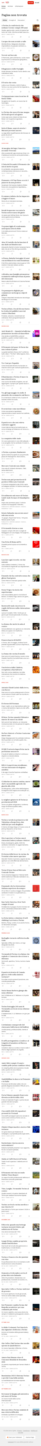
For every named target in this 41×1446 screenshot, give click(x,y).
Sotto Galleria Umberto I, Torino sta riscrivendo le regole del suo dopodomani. (15, 565)
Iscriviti (30, 2)
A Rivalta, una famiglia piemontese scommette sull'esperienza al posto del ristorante (16, 276)
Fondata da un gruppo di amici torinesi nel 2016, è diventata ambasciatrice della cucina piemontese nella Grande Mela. (15, 908)
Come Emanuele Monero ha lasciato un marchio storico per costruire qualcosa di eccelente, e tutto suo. (15, 366)
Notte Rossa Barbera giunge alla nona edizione (14, 992)
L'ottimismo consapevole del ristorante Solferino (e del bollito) (15, 1026)
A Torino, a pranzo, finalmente (14, 452)
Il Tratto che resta (9, 83)
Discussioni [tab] (21, 20)
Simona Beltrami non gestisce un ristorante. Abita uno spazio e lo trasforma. (16, 630)
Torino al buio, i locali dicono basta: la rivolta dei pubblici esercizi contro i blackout (16, 311)
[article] (20, 31)
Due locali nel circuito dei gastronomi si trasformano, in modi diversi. (14, 1247)
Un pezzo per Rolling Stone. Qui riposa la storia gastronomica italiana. (15, 216)
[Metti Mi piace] (3, 269)
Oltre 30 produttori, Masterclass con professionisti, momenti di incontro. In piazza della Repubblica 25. (14, 1279)
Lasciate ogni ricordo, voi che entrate (14, 561)
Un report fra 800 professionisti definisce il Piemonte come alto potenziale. (16, 1178)
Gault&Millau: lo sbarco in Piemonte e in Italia (16, 1080)
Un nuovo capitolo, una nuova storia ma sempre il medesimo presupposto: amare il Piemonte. (16, 1313)
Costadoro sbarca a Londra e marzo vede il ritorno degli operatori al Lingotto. (16, 1049)
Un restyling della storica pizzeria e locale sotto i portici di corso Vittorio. (15, 1069)
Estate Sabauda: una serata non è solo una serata (15, 514)
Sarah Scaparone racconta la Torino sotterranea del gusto (13, 211)
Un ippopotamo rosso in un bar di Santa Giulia (15, 97)
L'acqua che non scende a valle (14, 41)
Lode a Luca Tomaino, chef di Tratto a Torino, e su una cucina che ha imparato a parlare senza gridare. (15, 86)
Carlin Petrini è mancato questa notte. (14, 580)
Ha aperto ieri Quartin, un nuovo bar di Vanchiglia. (14, 102)
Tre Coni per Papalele (10, 363)
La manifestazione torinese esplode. (13, 1380)
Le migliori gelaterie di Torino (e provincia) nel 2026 (15, 801)
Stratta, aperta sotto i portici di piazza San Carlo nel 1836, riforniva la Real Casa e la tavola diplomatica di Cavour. (15, 31)
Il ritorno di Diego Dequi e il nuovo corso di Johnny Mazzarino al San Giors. (16, 828)
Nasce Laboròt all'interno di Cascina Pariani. (16, 281)
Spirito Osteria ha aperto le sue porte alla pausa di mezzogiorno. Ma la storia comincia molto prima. (15, 455)
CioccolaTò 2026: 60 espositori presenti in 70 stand (14, 1112)
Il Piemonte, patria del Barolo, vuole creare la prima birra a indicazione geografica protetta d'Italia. (16, 58)
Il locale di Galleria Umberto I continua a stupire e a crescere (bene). (15, 755)
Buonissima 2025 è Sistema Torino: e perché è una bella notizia (15, 1377)
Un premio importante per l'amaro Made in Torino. (16, 1365)
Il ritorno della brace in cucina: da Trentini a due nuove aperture (15, 855)
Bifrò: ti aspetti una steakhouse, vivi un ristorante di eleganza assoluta (14, 767)
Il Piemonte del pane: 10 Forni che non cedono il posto (15, 348)
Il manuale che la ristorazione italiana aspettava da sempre (13, 887)
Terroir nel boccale (9, 55)
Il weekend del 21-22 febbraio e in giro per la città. (16, 1014)
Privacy (19, 1431)
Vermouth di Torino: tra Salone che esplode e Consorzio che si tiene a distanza (16, 956)
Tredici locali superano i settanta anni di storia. (14, 1162)
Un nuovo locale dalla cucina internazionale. (11, 1399)
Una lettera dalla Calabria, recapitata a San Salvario (12, 668)
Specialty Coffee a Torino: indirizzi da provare (16, 1290)
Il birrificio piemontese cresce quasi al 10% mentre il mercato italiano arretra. (16, 264)
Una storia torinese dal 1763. (11, 1232)
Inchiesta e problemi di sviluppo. (12, 1415)
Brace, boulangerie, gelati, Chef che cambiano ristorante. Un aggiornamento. (15, 844)
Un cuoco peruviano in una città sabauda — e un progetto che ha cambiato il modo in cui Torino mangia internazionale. (16, 442)
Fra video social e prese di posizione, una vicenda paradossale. (15, 980)
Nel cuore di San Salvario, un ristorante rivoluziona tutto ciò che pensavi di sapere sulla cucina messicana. (15, 723)
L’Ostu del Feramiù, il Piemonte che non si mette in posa (16, 165)
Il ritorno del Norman (10, 704)
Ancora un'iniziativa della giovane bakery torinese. (15, 1333)
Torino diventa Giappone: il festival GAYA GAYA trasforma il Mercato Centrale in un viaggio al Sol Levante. (15, 876)
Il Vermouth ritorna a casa (12, 528)
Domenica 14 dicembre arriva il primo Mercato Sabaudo (14, 1274)
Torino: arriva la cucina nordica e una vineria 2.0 (15, 1206)
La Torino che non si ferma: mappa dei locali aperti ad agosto (15, 113)
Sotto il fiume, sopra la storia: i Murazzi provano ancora (14, 129)
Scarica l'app (30, 1437)
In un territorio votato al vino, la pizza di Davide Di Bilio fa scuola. (15, 398)
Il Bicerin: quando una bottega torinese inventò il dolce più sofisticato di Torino (14, 1227)
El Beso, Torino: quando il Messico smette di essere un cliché (15, 718)
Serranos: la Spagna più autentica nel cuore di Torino (15, 1395)
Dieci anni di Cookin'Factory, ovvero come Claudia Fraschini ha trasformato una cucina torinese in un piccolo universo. (16, 657)
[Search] (37, 20)
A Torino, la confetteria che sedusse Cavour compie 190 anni (15, 26)
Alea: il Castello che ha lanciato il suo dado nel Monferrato (15, 243)
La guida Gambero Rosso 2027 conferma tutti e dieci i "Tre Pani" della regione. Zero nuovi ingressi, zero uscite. (15, 353)
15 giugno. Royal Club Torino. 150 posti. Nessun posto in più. (15, 519)
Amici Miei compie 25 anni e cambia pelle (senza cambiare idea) (16, 1064)
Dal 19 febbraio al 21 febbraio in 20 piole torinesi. (15, 996)
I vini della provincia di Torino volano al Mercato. (14, 232)
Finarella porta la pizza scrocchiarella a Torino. (14, 545)
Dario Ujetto (10, 34)
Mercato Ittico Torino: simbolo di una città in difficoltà (15, 1411)
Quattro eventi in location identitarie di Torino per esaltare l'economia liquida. (14, 1194)
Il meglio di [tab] (12, 20)
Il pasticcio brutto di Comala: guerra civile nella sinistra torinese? (13, 974)
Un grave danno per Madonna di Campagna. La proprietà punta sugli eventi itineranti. (15, 1133)
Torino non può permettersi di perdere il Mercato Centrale (14, 481)
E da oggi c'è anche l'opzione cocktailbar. (15, 772)
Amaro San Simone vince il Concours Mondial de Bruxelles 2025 (14, 1359)
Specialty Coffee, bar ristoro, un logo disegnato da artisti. (13, 944)
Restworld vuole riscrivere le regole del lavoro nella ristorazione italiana (16, 608)
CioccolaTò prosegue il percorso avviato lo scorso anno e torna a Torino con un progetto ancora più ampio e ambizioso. (15, 1117)
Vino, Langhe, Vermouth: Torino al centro (15, 1190)
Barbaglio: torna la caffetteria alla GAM (15, 939)
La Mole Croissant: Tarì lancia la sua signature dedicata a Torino (15, 1328)
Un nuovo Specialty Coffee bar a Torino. (14, 1348)
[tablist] (14, 20)
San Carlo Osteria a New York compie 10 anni (13, 903)
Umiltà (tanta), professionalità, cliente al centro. (15, 1030)
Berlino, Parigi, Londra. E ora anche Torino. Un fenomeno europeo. (16, 924)
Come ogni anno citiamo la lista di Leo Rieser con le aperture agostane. (14, 118)
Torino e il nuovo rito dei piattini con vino (15, 1258)
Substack (11, 1442)
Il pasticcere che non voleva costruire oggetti (13, 423)
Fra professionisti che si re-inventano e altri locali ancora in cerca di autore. (16, 1263)
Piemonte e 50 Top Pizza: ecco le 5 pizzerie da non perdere (15, 181)
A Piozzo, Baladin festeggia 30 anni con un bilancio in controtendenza (16, 259)
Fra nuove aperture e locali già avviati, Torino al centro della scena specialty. (14, 1295)
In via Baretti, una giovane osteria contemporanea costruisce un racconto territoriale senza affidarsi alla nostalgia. (15, 170)
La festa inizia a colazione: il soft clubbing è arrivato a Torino (15, 919)
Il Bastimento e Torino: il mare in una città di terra (15, 378)
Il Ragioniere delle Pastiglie (13, 69)
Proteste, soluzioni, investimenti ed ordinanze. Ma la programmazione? (13, 317)
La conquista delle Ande (11, 438)
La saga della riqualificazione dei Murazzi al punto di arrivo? (16, 134)
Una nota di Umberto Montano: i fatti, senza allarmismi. (14, 469)
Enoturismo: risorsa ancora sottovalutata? (13, 1144)
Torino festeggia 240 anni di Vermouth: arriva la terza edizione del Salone (15, 1009)
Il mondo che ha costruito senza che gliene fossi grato (16, 577)
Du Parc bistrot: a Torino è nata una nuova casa (16, 734)
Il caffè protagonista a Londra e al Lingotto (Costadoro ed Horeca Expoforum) (15, 1043)
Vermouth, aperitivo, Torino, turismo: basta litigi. (16, 962)
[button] (3, 6)
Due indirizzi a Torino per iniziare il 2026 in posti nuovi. (16, 1210)
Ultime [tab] (5, 20)
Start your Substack (15, 1437)
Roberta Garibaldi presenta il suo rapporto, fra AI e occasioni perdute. (16, 1149)
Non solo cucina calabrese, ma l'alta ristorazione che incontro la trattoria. (14, 673)
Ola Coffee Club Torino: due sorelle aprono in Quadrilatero (15, 1344)
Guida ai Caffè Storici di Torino (14, 1159)
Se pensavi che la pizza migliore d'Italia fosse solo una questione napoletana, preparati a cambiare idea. (14, 186)
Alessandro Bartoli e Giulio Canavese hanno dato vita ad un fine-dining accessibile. (16, 248)
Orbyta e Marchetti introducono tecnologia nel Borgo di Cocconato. (16, 298)
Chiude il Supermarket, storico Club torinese (16, 1128)
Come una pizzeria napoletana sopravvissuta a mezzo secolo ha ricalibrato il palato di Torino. (16, 412)
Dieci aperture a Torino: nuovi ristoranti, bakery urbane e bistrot (16, 839)
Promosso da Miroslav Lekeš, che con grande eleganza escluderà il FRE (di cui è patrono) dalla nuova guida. (15, 1085)
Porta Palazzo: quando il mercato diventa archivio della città (15, 1096)
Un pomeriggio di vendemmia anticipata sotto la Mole (13, 227)
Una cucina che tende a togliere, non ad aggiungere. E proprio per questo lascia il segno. (15, 382)
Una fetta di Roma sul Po (11, 542)
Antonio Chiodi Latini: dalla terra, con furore (15, 689)
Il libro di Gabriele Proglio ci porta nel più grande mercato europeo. (15, 1101)
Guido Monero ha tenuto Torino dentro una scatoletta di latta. (16, 72)
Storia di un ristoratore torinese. (12, 201)
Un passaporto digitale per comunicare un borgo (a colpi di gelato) (14, 293)
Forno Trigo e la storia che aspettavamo (12, 591)
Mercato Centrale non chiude (13, 466)
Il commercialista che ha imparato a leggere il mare (15, 197)
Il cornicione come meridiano (13, 409)
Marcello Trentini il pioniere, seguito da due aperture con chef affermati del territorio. (16, 860)
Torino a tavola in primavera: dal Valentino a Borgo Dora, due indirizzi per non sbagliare (15, 822)
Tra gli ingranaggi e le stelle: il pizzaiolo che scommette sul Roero (15, 394)
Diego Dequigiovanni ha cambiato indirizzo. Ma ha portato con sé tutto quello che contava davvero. (16, 739)
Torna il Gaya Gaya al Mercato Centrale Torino (14, 871)
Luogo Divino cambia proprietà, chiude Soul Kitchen (14, 1242)
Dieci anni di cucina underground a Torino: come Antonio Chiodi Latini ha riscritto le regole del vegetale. (15, 693)
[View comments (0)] (12, 37)
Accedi (37, 2)
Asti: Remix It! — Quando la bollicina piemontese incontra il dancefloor (16, 332)
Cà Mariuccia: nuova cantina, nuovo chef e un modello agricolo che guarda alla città (16, 784)
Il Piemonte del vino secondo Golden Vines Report (13, 1174)
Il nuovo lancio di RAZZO (11, 640)
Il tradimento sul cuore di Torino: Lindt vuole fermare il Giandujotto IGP (15, 498)
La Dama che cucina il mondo (13, 654)
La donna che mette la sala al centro (13, 625)
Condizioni (26, 1431)
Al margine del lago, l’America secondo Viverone (13, 149)
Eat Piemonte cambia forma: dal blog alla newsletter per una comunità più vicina (14, 1307)
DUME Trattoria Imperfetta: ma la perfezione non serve (15, 750)
